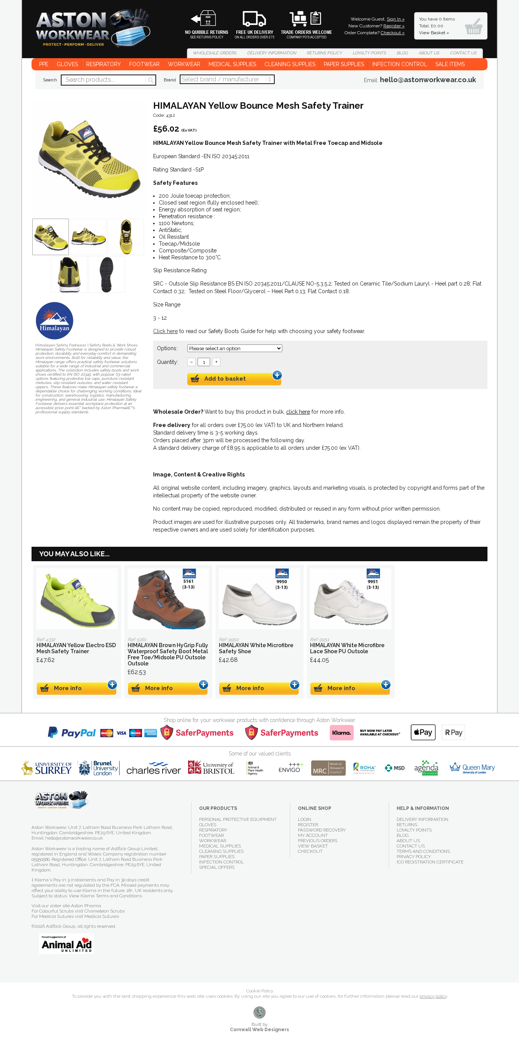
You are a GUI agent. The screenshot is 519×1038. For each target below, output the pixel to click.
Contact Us (411, 846)
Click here (165, 331)
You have (437, 25)
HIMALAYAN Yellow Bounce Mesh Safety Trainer (98, 33)
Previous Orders (317, 840)
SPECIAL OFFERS (216, 867)
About (428, 53)
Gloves (67, 64)
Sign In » (396, 19)
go (150, 80)
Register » (394, 26)
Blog (402, 53)
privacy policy (433, 996)
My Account (313, 835)
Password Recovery (322, 830)
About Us (408, 840)
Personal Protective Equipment (238, 819)
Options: (168, 348)
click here (298, 412)
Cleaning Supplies (289, 64)
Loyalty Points (414, 830)
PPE (43, 64)
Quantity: (167, 362)
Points (369, 53)
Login (304, 819)
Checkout (310, 851)
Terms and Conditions (423, 851)
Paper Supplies (344, 64)
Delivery (249, 25)
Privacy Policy (414, 856)
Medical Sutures (101, 916)
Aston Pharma (86, 905)
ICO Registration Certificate (430, 862)
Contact (463, 53)
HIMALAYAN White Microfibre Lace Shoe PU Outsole (350, 598)
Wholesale (300, 25)
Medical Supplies (232, 64)
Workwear (184, 64)
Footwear (144, 64)
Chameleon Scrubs (104, 911)
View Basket (313, 846)
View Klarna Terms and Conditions (105, 895)
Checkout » (393, 32)
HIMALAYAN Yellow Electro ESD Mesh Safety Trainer (77, 598)
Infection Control (399, 64)
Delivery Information (422, 819)
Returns (202, 25)
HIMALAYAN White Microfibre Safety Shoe (259, 598)
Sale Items (450, 64)
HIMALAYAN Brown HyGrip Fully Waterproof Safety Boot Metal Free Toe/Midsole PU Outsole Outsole (168, 598)
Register (308, 824)
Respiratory (103, 64)
